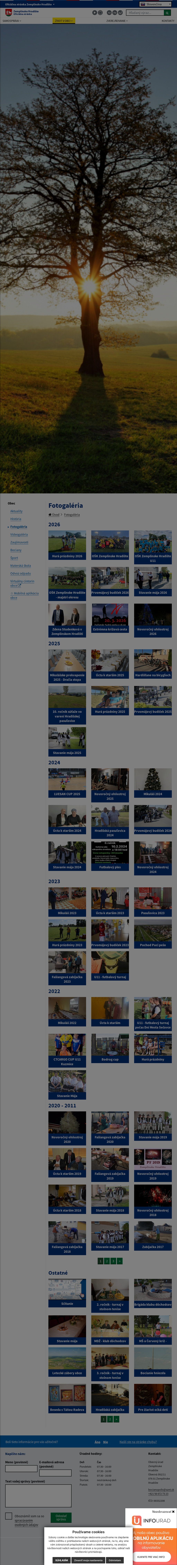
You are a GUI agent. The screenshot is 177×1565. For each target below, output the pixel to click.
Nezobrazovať (162, 1511)
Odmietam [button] (115, 1560)
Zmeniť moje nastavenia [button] (88, 1560)
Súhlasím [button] (61, 1560)
